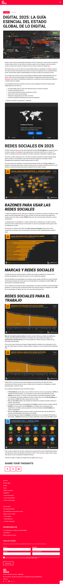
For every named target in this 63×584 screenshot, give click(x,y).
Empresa (5, 551)
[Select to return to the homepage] (4, 2)
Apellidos (34, 547)
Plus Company (7, 516)
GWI (20, 213)
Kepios (18, 150)
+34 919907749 (6, 532)
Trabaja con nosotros (8, 490)
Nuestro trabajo (6, 483)
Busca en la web (7, 506)
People (5, 488)
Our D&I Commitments (9, 521)
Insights (5, 485)
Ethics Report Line (8, 518)
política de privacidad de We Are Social (33, 557)
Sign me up (8, 563)
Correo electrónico (37, 551)
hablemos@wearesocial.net (9, 535)
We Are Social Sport (9, 495)
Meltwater (7, 79)
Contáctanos (6, 492)
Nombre (5, 547)
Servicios (5, 480)
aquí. (49, 66)
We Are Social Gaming (9, 500)
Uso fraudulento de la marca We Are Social (13, 511)
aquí (41, 457)
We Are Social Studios (9, 497)
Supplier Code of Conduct (9, 513)
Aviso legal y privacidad (8, 508)
